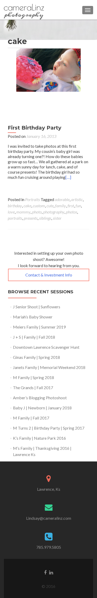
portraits (15, 218)
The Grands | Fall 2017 (33, 387)
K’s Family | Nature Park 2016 (39, 438)
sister (57, 218)
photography (53, 211)
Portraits (32, 199)
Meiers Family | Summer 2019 (39, 326)
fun (78, 205)
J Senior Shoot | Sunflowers (36, 306)
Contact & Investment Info (48, 274)
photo (37, 211)
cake (27, 205)
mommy (23, 211)
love (11, 211)
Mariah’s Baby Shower (33, 316)
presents (31, 218)
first (71, 205)
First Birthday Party (34, 128)
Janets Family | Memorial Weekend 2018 (49, 367)
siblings (45, 218)
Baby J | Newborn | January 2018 (42, 407)
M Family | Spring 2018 (33, 377)
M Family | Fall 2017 (31, 417)
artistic (77, 199)
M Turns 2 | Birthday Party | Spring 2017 (48, 427)
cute (50, 205)
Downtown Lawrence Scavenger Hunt (46, 347)
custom (39, 205)
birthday (15, 205)
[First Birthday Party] (48, 80)
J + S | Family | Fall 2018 (34, 336)
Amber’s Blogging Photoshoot (40, 397)
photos (71, 211)
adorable (62, 199)
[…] (68, 177)
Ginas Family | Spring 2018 (36, 357)
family (60, 205)
